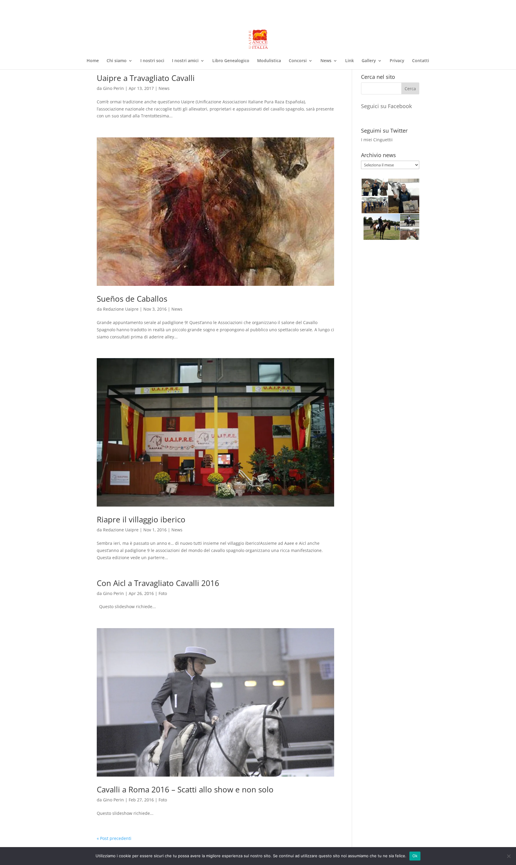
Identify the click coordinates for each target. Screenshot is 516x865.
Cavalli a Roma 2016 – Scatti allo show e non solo (185, 789)
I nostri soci (152, 61)
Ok (415, 855)
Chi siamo (117, 61)
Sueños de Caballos (132, 298)
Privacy (397, 61)
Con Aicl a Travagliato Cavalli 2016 (158, 583)
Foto (163, 593)
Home (93, 61)
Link (349, 61)
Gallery (369, 61)
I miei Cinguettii (377, 139)
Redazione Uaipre (121, 309)
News (325, 61)
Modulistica (269, 61)
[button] (374, 187)
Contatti (420, 61)
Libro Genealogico (230, 61)
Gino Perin (113, 88)
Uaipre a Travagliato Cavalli (146, 78)
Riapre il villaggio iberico (141, 519)
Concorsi (298, 61)
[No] (509, 856)
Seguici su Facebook (386, 106)
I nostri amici (185, 61)
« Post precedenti (114, 838)
